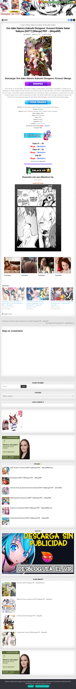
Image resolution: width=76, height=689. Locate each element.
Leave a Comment (47, 34)
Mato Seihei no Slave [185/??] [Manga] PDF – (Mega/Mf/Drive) (31, 467)
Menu (6, 20)
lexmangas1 (28, 34)
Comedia (32, 25)
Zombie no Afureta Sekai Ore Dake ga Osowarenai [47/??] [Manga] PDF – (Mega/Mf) (62, 303)
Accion (23, 25)
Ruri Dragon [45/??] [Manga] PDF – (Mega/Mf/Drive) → (60, 323)
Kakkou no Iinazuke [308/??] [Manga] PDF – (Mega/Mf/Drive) (31, 508)
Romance (53, 25)
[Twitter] (69, 20)
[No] (74, 684)
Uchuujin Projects (40, 123)
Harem (49, 25)
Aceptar (30, 686)
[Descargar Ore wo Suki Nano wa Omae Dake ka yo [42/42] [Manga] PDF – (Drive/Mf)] (13, 293)
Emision (40, 25)
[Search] (74, 20)
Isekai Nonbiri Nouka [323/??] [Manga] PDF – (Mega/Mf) (29, 518)
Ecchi (36, 25)
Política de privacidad (42, 686)
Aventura (27, 25)
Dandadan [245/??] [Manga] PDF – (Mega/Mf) (25, 478)
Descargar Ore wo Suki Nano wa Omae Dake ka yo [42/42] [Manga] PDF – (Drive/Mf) (12, 303)
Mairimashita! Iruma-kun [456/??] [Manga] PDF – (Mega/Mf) (30, 498)
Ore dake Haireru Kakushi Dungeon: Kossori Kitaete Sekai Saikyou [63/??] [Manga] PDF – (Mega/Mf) (38, 30)
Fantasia (45, 25)
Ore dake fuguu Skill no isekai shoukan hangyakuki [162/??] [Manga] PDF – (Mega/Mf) (35, 303)
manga (10, 314)
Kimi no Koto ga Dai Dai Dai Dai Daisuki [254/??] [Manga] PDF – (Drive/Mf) (36, 488)
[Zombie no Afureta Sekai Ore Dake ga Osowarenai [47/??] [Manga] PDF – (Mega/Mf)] (62, 293)
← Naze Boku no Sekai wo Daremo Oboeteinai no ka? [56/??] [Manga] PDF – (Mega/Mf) (24, 321)
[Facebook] (71, 20)
